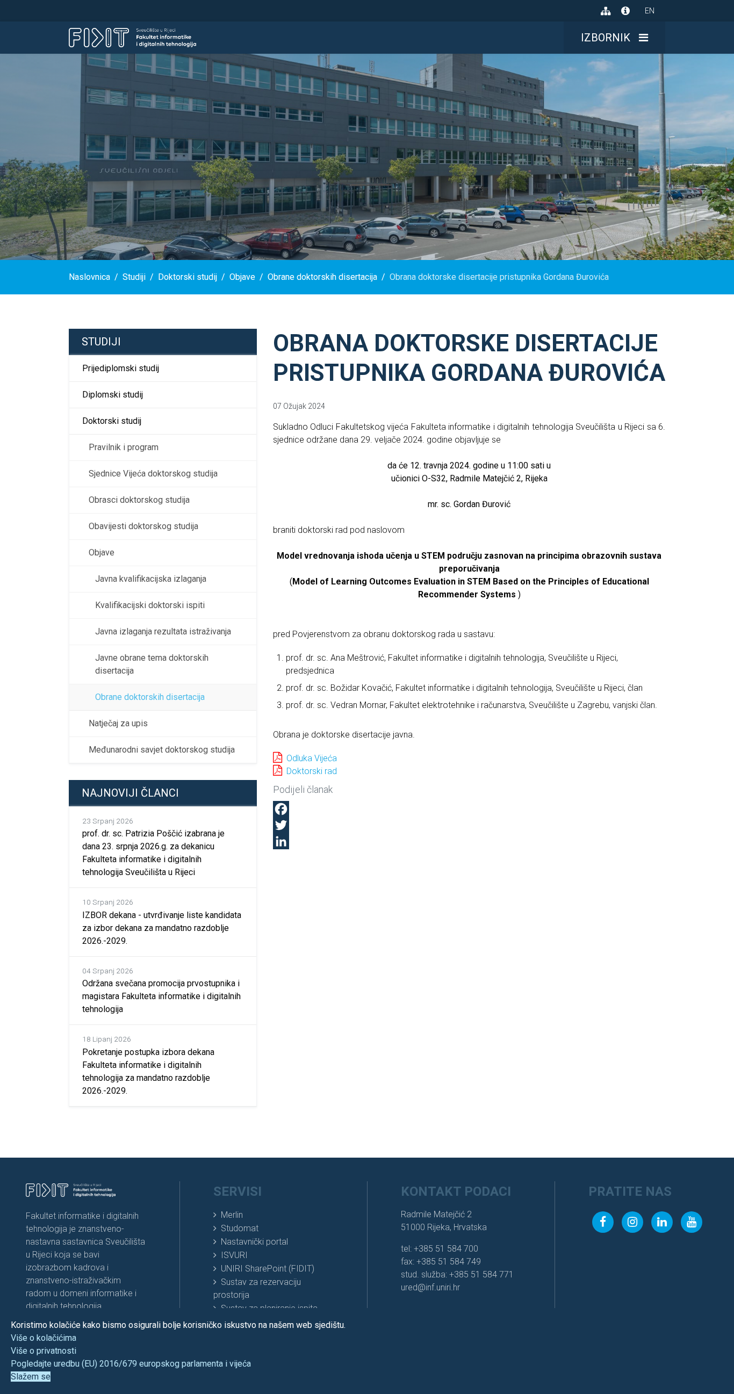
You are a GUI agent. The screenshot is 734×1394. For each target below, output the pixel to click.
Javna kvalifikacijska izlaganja (150, 579)
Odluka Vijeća (311, 758)
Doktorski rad (311, 771)
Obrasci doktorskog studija (139, 500)
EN (649, 10)
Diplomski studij (112, 394)
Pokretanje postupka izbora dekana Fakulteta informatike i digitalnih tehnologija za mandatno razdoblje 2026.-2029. (148, 1065)
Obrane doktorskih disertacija (150, 697)
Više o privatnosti (43, 1351)
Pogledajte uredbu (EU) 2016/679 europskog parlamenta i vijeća (131, 1364)
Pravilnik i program (124, 447)
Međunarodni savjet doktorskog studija (162, 750)
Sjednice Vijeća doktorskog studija (153, 473)
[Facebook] (469, 809)
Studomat (239, 1228)
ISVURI (234, 1255)
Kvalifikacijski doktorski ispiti (150, 605)
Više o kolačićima (43, 1338)
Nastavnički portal (254, 1242)
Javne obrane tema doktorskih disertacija (151, 664)
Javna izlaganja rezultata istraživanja (163, 631)
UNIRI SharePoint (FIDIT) (267, 1268)
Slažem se (31, 1376)
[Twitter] (469, 825)
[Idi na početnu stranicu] (132, 37)
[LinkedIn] (469, 841)
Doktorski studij (111, 421)
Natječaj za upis (118, 723)
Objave (101, 552)
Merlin (232, 1215)
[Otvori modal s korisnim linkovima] (625, 11)
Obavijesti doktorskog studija (143, 526)
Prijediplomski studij (120, 368)
